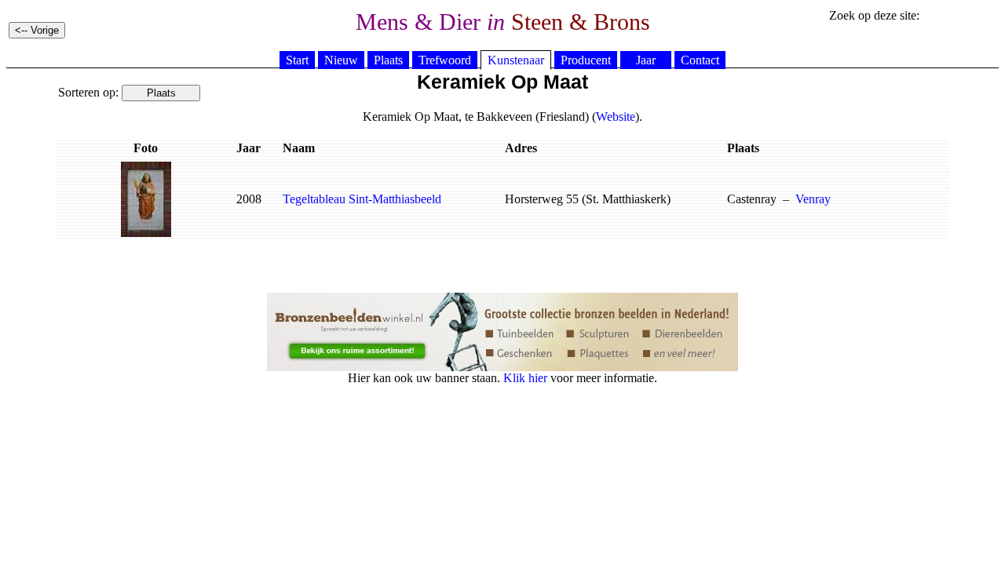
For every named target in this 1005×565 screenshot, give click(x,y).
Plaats (388, 60)
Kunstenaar (516, 60)
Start (297, 60)
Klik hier (525, 378)
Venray (813, 199)
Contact (700, 60)
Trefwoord (444, 60)
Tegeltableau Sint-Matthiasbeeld (362, 199)
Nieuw (341, 60)
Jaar (646, 60)
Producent (586, 60)
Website (615, 116)
